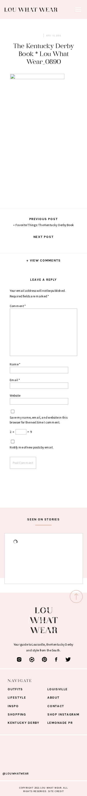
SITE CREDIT (56, 791)
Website (15, 395)
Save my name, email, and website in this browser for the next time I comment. (38, 419)
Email (15, 380)
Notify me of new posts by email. (32, 447)
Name (15, 364)
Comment (18, 306)
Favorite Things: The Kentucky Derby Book (45, 225)
